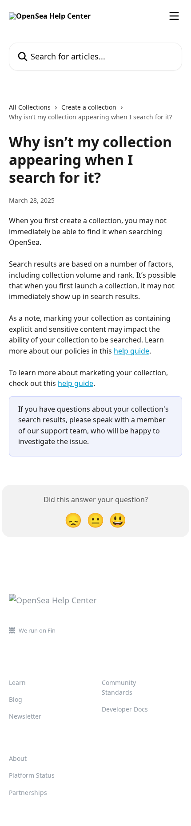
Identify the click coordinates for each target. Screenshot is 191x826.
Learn (17, 682)
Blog (15, 699)
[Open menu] (174, 16)
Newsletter (25, 716)
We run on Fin (37, 630)
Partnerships (28, 792)
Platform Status (32, 775)
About (18, 758)
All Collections (30, 107)
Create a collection (88, 107)
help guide (131, 351)
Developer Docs (125, 709)
